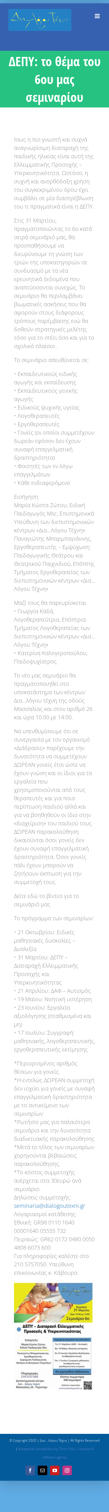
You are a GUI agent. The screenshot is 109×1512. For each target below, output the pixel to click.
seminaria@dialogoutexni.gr (49, 1205)
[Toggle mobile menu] (98, 16)
